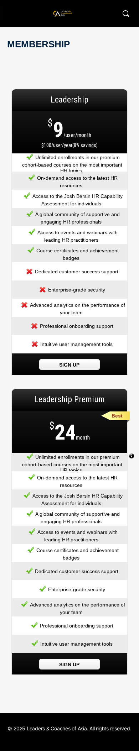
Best (117, 416)
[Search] (126, 13)
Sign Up (69, 365)
